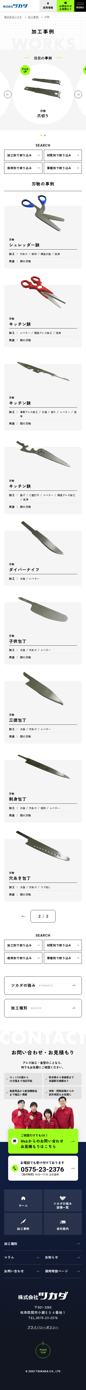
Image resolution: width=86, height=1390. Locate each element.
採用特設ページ (56, 1271)
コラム (9, 1257)
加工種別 (10, 1243)
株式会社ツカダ (13, 17)
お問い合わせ (14, 1271)
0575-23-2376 (47, 1317)
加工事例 (33, 17)
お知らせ (51, 1257)
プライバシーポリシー (43, 1327)
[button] (41, 135)
